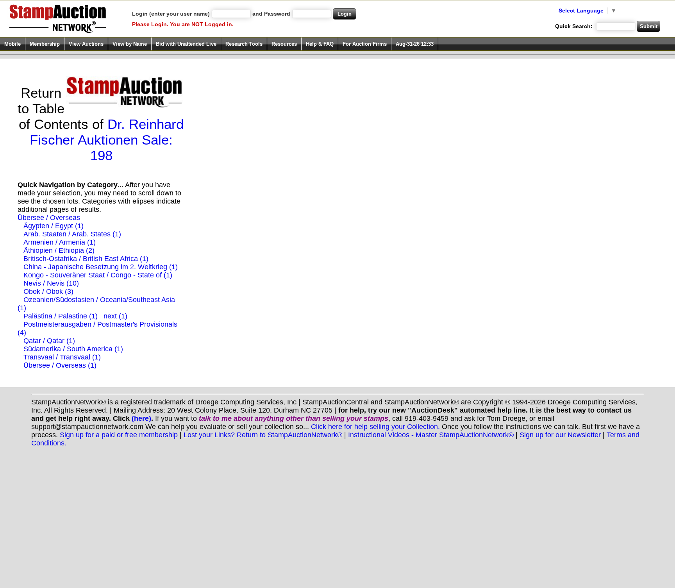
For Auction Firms (365, 44)
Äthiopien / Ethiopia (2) (59, 250)
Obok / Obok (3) (48, 291)
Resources (284, 44)
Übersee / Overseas (49, 218)
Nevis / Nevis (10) (51, 283)
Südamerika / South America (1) (73, 349)
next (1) (115, 316)
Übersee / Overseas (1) (59, 365)
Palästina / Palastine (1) (60, 316)
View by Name (129, 44)
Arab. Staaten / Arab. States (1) (72, 234)
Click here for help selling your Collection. (375, 427)
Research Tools (243, 44)
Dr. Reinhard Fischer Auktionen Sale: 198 (107, 139)
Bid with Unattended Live (186, 44)
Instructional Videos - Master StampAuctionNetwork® (431, 435)
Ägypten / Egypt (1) (53, 226)
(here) (141, 418)
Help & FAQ (320, 44)
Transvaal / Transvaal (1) (62, 357)
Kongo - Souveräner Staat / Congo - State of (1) (97, 275)
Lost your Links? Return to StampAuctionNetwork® (263, 435)
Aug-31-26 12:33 (415, 44)
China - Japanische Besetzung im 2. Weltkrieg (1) (100, 267)
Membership (45, 44)
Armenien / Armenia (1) (59, 242)
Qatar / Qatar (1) (49, 341)
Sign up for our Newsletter (560, 435)
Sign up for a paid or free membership (119, 435)
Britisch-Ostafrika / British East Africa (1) (85, 259)
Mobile (12, 44)
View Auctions (86, 44)
